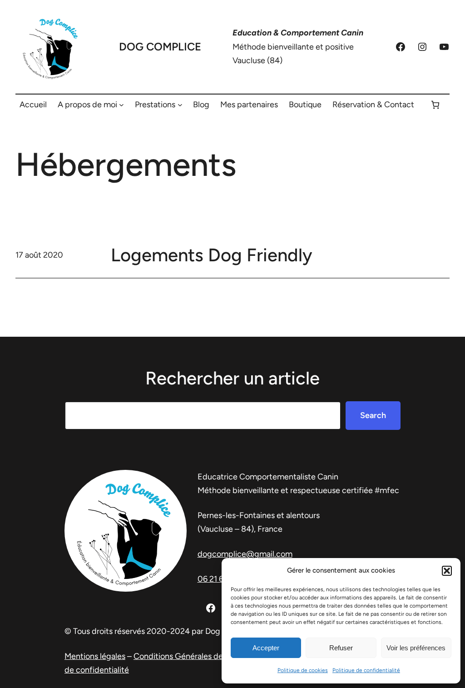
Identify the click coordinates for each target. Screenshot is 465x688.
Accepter (265, 648)
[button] (446, 570)
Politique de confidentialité (366, 670)
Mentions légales (94, 656)
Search (373, 415)
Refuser (341, 648)
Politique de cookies (302, 670)
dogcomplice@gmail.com (245, 554)
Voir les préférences (415, 648)
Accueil (33, 105)
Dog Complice (160, 46)
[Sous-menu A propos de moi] (121, 104)
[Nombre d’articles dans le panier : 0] (435, 105)
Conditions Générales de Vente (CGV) (203, 656)
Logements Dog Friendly (211, 255)
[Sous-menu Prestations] (180, 104)
